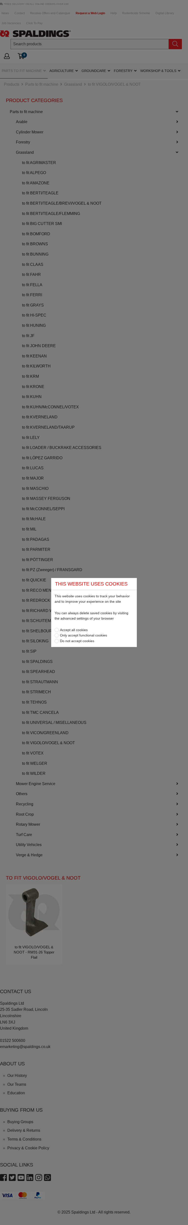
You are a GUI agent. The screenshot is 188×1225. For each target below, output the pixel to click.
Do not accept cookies (77, 641)
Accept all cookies (74, 630)
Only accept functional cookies (83, 635)
